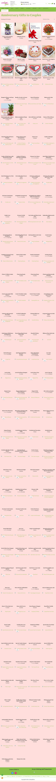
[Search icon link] (46, 3)
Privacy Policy (27, 776)
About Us (13, 776)
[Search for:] (38, 3)
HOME (3, 8)
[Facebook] (12, 773)
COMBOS (22, 8)
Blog (44, 776)
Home (8, 776)
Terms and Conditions (36, 776)
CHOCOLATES (45, 8)
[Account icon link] (54, 3)
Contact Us (19, 776)
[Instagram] (16, 773)
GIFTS (40, 8)
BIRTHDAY (34, 8)
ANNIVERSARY (4, 10)
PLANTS (16, 8)
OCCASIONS (28, 8)
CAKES (12, 8)
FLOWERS (7, 8)
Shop (48, 776)
